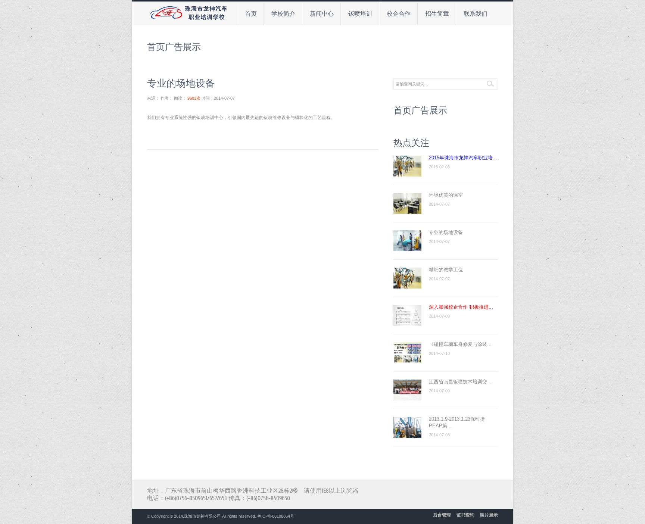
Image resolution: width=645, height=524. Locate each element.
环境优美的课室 (446, 195)
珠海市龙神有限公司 (202, 516)
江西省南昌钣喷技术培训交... (460, 381)
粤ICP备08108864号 (275, 516)
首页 (251, 13)
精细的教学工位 (446, 269)
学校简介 (280, 12)
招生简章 (433, 12)
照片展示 (489, 515)
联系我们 (472, 12)
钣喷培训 (357, 12)
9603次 (193, 98)
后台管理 (442, 515)
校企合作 (395, 12)
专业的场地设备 (446, 232)
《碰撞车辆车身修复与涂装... (460, 344)
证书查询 (465, 515)
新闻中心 (318, 12)
